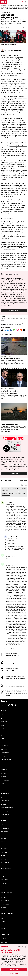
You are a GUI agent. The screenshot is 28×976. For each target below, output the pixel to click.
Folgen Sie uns (4, 705)
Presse (2, 787)
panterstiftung (4, 811)
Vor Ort (3, 876)
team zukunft (4, 852)
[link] (4, 5)
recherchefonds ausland (7, 807)
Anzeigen (3, 928)
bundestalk (3, 825)
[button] (26, 2)
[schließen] (25, 946)
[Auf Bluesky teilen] (8, 330)
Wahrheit (3, 738)
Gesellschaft (4, 721)
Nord (2, 735)
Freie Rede (3, 838)
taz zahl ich (3, 804)
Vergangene (4, 883)
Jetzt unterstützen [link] (14, 310)
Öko (2, 718)
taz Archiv (3, 907)
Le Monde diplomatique (7, 904)
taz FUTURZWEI (5, 900)
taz (4, 701)
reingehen (3, 842)
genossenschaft (5, 800)
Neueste (21, 480)
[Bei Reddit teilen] (21, 330)
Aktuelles (3, 773)
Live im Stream (4, 879)
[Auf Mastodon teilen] (5, 330)
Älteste (25, 480)
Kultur (2, 725)
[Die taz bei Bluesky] (12, 705)
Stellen (2, 783)
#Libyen (13, 318)
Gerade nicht (20, 946)
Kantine (3, 921)
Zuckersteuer (4, 749)
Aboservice (4, 942)
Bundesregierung (5, 752)
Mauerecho (4, 835)
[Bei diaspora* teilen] (17, 330)
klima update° (4, 831)
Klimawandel (4, 763)
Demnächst (4, 873)
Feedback (3, 938)
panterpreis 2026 (5, 814)
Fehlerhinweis (18, 324)
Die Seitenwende (5, 780)
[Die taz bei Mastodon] (9, 705)
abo (2, 797)
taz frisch (3, 855)
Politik (2, 715)
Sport (2, 728)
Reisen (2, 918)
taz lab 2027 (4, 886)
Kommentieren (10, 324)
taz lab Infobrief (5, 862)
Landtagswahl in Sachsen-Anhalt (9, 756)
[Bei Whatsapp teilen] (14, 330)
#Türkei (17, 318)
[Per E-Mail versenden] (2, 330)
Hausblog (3, 776)
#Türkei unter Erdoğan (5, 318)
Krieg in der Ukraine (6, 759)
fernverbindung (5, 828)
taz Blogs (3, 897)
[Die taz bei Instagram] (15, 705)
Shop (2, 925)
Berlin (2, 732)
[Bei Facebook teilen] (11, 330)
